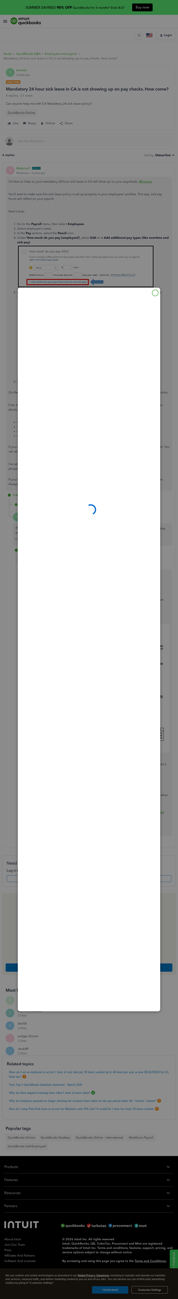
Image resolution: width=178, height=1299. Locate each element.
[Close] (155, 293)
